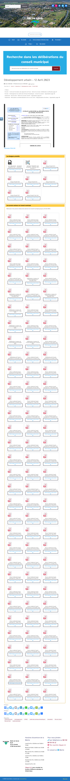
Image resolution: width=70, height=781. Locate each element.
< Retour (6, 89)
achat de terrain (8, 719)
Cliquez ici (28, 767)
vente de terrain (16, 721)
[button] (56, 40)
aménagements (18, 719)
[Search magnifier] (40, 35)
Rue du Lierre (58, 719)
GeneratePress (23, 778)
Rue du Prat (7, 721)
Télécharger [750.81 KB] (9, 148)
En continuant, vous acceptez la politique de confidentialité (17, 8)
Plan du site (65, 779)
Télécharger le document (15, 169)
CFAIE (25, 719)
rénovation (50, 719)
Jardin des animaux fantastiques (37, 719)
